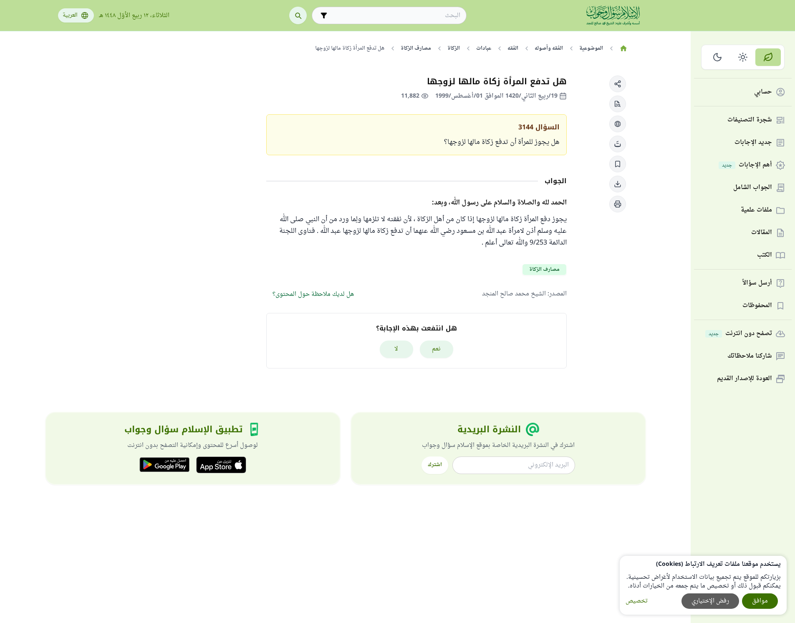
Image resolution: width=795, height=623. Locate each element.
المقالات (761, 233)
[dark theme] (717, 57)
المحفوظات (757, 306)
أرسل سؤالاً (757, 283)
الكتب (764, 255)
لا (396, 349)
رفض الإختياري (710, 601)
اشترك (435, 465)
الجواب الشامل (752, 188)
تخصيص (637, 601)
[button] (617, 84)
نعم (436, 349)
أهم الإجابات (747, 165)
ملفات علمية (756, 210)
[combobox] (395, 15)
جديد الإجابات (753, 143)
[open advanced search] (324, 15)
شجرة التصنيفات (749, 120)
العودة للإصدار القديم (744, 379)
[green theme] (768, 57)
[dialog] (703, 585)
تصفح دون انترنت (740, 334)
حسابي (763, 92)
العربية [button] (70, 15)
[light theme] (743, 57)
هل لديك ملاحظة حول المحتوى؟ (313, 294)
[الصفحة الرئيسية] (624, 48)
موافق (760, 601)
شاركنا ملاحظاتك (749, 356)
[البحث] (298, 15)
